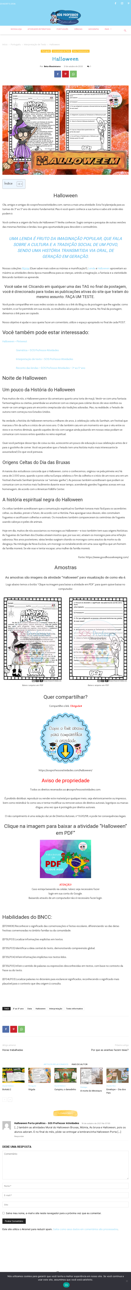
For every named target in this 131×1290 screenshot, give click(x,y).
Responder (19, 1136)
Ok (66, 1285)
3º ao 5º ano (18, 1008)
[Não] (126, 1281)
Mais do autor (80, 1064)
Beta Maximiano (52, 66)
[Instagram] (122, 3)
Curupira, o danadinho (65, 1089)
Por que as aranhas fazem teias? (110, 1050)
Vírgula (31, 1089)
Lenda (91, 268)
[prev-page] (4, 1099)
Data (29, 1008)
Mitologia (83, 1087)
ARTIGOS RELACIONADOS (56, 1064)
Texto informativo (74, 1008)
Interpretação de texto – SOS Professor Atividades (44, 359)
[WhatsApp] (73, 74)
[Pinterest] (128, 3)
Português (16, 44)
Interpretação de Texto (35, 44)
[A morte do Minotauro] (91, 1076)
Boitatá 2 (6, 1089)
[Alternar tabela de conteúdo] (18, 184)
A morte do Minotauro (91, 1090)
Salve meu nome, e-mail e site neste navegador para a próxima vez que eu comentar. (53, 1213)
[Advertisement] (65, 995)
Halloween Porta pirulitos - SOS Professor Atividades (46, 1123)
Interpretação (55, 1008)
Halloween (104, 268)
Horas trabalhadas (12, 1050)
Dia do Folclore (7, 1086)
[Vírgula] (39, 1075)
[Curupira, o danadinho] (65, 1075)
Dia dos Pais (111, 1086)
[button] (125, 30)
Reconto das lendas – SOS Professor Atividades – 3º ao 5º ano (50, 368)
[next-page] (10, 1099)
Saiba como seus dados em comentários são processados (85, 1229)
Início (5, 44)
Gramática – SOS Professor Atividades (37, 350)
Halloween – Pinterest (14, 341)
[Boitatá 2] (13, 1075)
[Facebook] (115, 3)
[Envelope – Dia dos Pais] (117, 1075)
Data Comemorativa (81, 51)
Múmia (25, 268)
